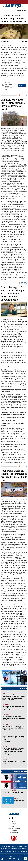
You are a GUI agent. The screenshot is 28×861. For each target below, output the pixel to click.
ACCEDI (25, 6)
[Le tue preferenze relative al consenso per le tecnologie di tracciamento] (25, 858)
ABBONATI (4, 2)
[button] (14, 677)
